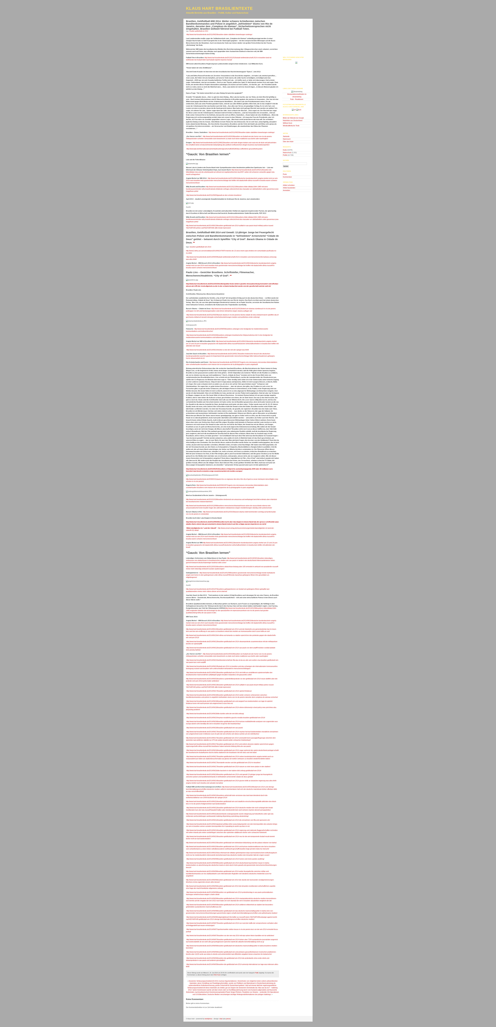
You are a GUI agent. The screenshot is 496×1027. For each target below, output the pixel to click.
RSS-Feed (217, 975)
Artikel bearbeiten (289, 188)
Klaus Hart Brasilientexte (219, 8)
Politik (257, 973)
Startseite (286, 136)
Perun (228, 1019)
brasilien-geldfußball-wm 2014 (200, 247)
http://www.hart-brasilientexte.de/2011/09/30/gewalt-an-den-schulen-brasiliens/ (213, 195)
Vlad (220, 1019)
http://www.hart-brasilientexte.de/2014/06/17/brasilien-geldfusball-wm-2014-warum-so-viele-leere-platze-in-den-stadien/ (228, 766)
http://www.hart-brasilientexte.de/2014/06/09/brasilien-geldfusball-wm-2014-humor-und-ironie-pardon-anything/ (225, 859)
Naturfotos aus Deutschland (292, 120)
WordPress (208, 1019)
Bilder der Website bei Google (293, 118)
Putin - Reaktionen (296, 99)
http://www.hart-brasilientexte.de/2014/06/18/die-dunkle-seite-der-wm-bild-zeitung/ (215, 714)
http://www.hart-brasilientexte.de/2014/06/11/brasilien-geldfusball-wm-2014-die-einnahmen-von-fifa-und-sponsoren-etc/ (228, 820)
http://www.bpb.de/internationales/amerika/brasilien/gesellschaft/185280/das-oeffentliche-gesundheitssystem (224, 149)
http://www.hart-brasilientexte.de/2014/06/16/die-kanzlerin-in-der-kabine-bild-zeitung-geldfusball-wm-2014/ (223, 770)
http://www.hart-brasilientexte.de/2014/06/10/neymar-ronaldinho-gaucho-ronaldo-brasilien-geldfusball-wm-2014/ (225, 718)
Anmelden (286, 190)
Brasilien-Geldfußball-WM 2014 (198, 31)
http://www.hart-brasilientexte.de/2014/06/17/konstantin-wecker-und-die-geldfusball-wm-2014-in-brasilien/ (223, 762)
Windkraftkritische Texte (291, 126)
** (194, 242)
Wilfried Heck (287, 123)
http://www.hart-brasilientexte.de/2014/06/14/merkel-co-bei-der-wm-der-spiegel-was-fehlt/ (217, 350)
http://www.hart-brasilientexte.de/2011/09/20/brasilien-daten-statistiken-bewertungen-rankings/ (219, 34)
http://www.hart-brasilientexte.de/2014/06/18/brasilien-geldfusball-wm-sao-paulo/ (214, 728)
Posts (285, 174)
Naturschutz (287, 152)
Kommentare (287, 177)
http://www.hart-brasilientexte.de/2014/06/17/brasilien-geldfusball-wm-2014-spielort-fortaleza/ (219, 691)
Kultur (285, 150)
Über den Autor (288, 141)
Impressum (287, 139)
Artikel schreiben (289, 185)
